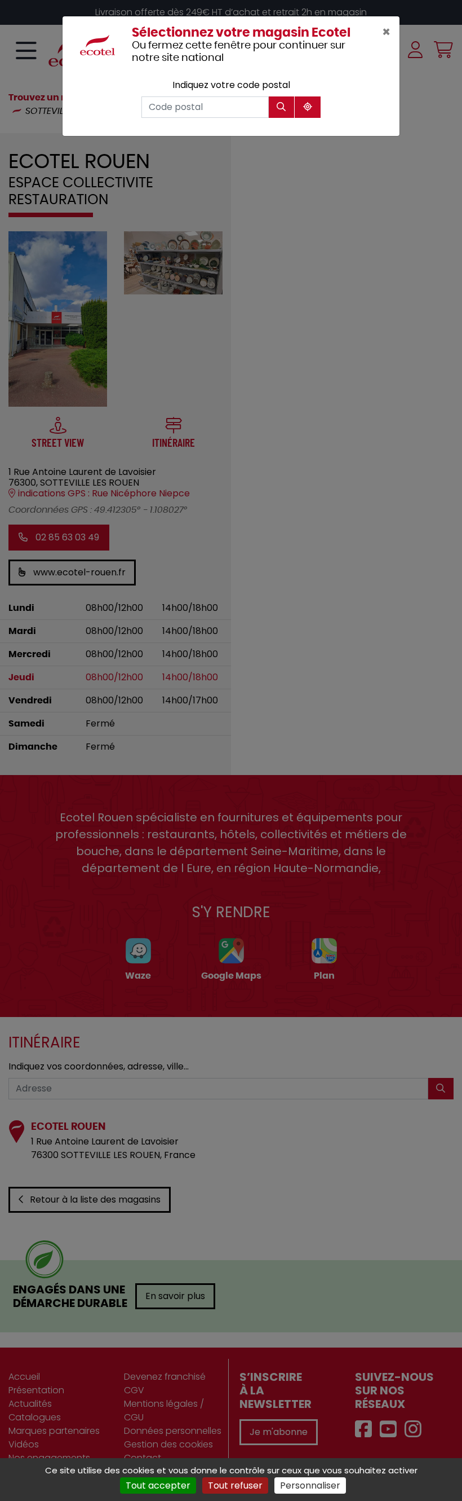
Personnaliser (310, 1485)
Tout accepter (158, 1485)
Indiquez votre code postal (231, 84)
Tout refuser (235, 1485)
